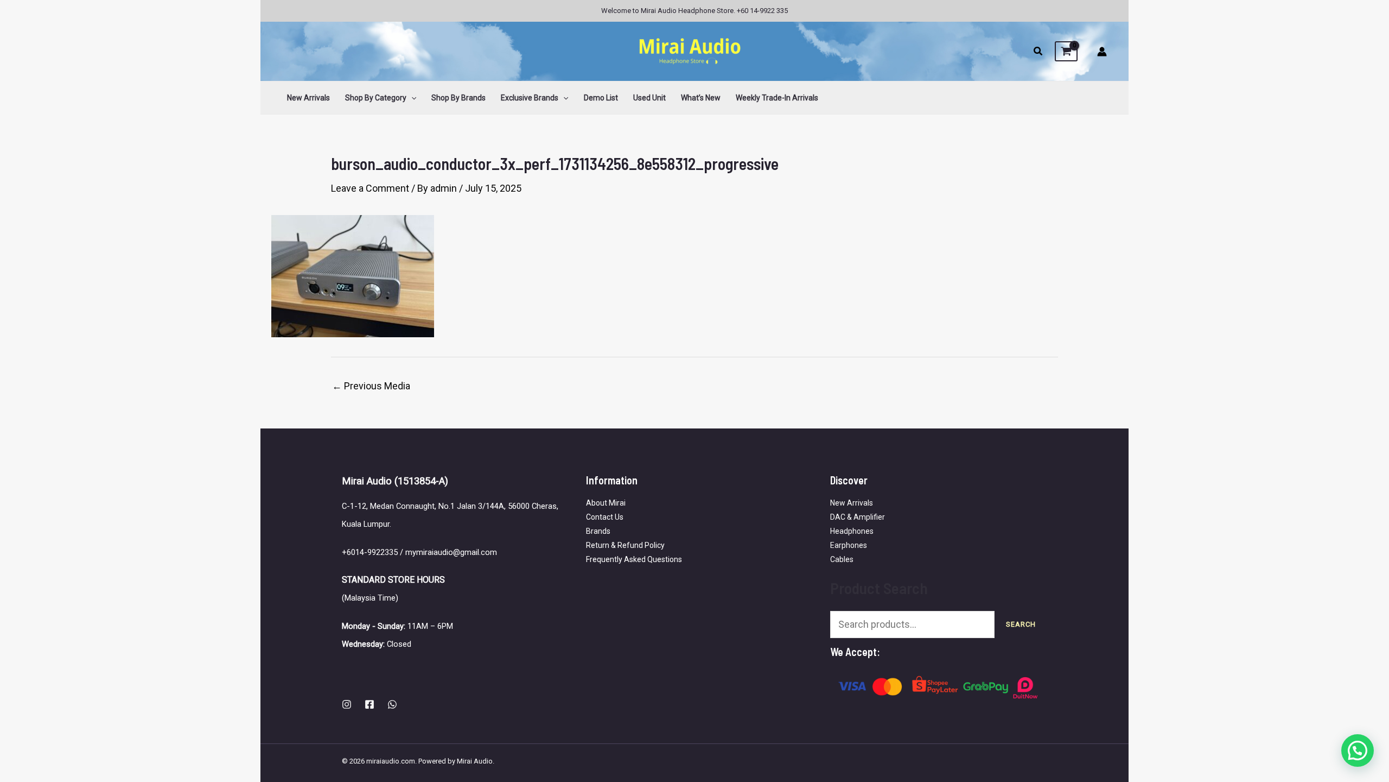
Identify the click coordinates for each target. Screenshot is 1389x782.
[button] (1038, 52)
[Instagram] (347, 704)
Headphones (852, 531)
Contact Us (604, 517)
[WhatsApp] (392, 704)
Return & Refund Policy (625, 545)
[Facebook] (369, 704)
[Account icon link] (1102, 51)
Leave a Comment (370, 188)
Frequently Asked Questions (634, 559)
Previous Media (371, 386)
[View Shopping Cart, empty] (1066, 51)
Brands (598, 531)
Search (1021, 624)
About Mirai (606, 503)
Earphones (848, 545)
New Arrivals (851, 503)
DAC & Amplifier (857, 517)
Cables (841, 559)
